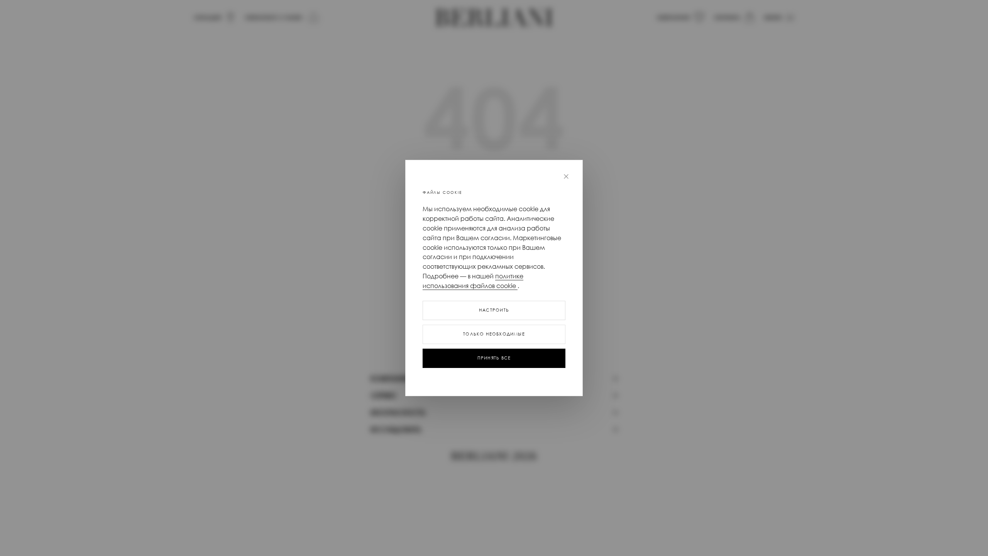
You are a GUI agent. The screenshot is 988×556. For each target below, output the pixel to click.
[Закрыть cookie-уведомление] (566, 176)
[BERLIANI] (494, 17)
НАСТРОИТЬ (494, 310)
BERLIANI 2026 (494, 456)
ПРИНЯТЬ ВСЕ (494, 358)
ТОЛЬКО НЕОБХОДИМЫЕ (494, 334)
